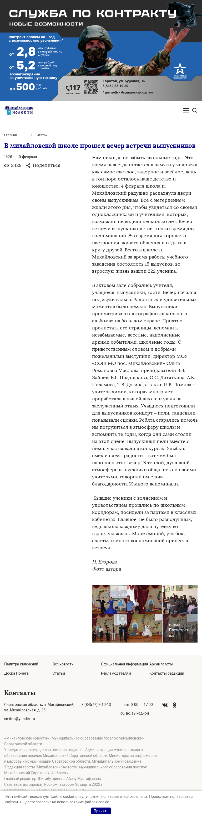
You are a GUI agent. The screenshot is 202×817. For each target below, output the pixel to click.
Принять (101, 811)
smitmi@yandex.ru (19, 719)
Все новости (63, 664)
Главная (10, 135)
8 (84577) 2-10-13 (96, 704)
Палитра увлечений (21, 664)
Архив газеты (161, 664)
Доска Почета (16, 673)
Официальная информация (124, 664)
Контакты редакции (166, 673)
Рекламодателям (116, 673)
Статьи (59, 673)
